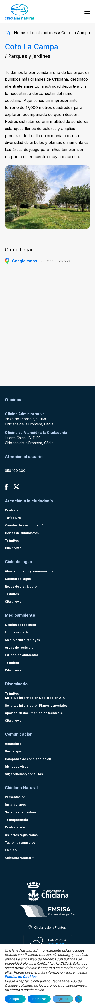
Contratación (15, 827)
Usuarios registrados (21, 835)
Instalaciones (15, 804)
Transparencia (16, 820)
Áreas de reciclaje (19, 647)
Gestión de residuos (20, 625)
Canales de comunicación (25, 525)
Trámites (12, 540)
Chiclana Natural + (19, 857)
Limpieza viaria (17, 632)
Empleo (11, 850)
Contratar (12, 510)
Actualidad (13, 744)
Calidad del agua (18, 579)
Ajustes (62, 999)
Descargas (13, 751)
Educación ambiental (21, 655)
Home (19, 32)
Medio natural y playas (22, 640)
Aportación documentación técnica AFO (36, 713)
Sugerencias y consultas (24, 774)
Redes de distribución (21, 586)
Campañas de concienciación (28, 759)
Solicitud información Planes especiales (36, 705)
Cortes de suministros (22, 533)
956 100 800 (15, 471)
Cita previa (13, 548)
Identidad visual (17, 766)
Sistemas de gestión (20, 812)
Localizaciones (43, 32)
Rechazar (39, 999)
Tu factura (13, 518)
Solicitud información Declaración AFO (35, 698)
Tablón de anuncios (20, 842)
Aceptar (15, 999)
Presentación (15, 797)
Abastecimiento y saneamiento (29, 571)
